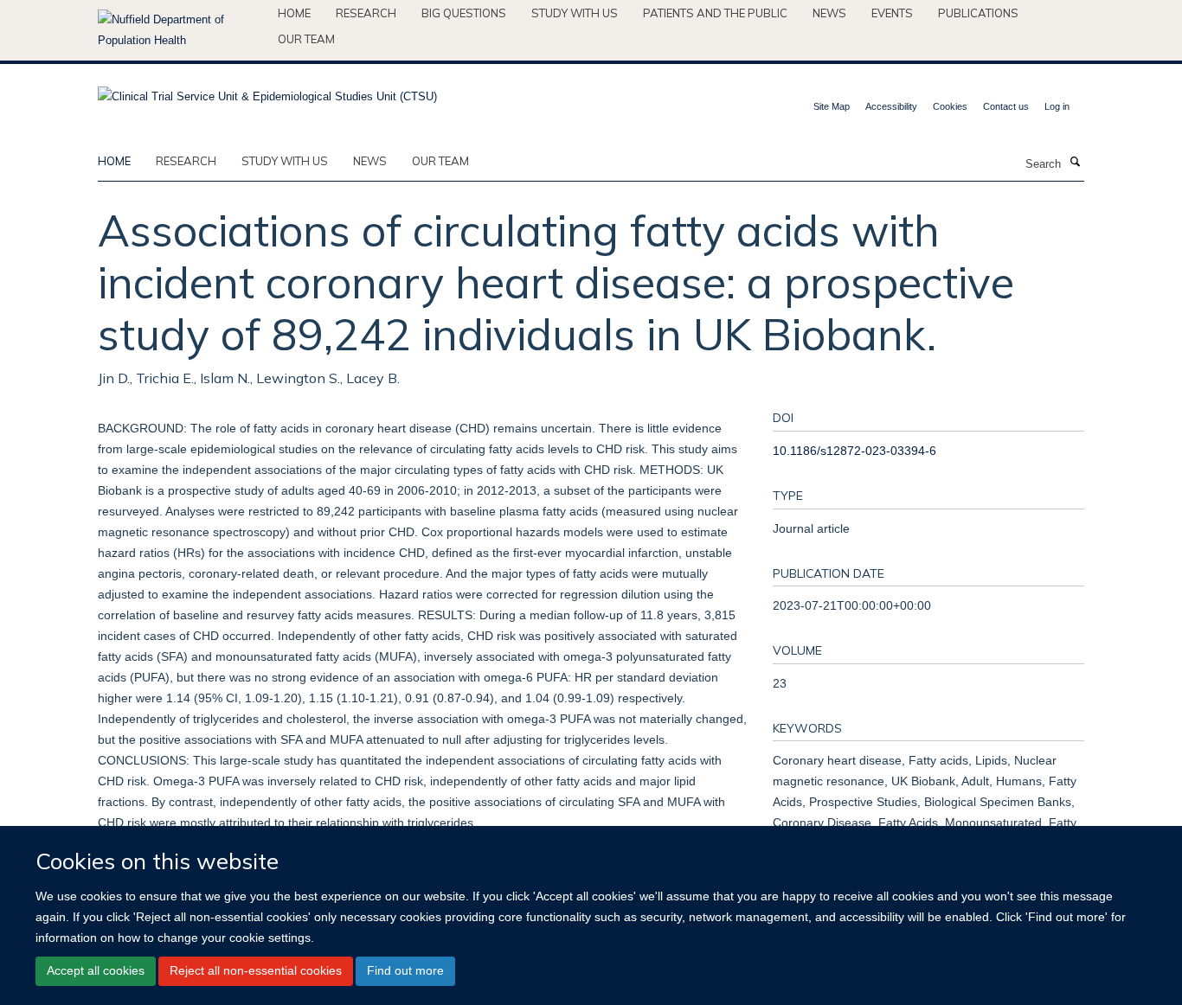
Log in (1057, 106)
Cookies (950, 106)
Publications (978, 13)
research (186, 161)
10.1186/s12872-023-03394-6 (854, 451)
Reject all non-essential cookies (256, 970)
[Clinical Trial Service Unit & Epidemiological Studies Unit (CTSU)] (267, 91)
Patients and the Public (715, 13)
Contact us (1006, 106)
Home (294, 13)
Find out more (405, 970)
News (829, 13)
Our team (306, 39)
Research (366, 13)
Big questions (463, 13)
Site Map (831, 106)
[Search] (1074, 162)
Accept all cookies (96, 970)
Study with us (574, 13)
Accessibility (891, 106)
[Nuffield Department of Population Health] (181, 30)
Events (892, 13)
